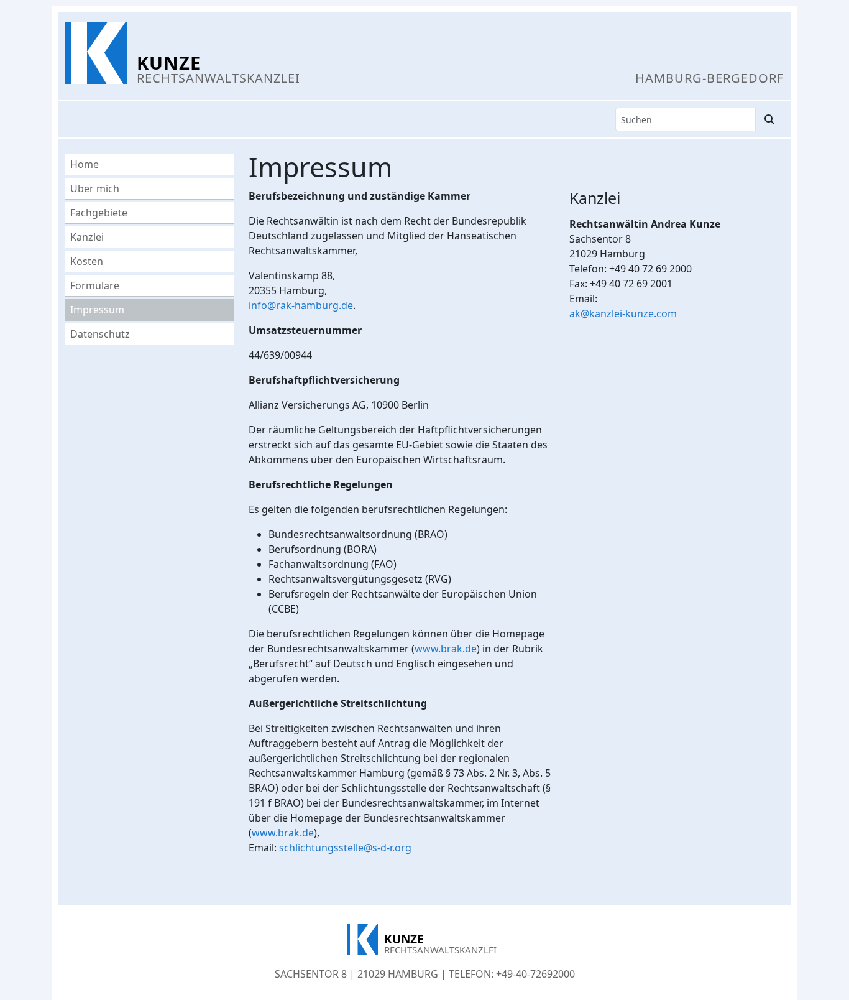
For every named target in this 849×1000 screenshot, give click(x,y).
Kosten (86, 261)
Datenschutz (100, 334)
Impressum (97, 310)
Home (84, 164)
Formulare (94, 285)
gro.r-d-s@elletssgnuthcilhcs (345, 847)
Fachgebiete (98, 213)
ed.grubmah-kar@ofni (301, 305)
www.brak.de (446, 648)
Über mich (94, 188)
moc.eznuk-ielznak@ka (623, 313)
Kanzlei (87, 237)
